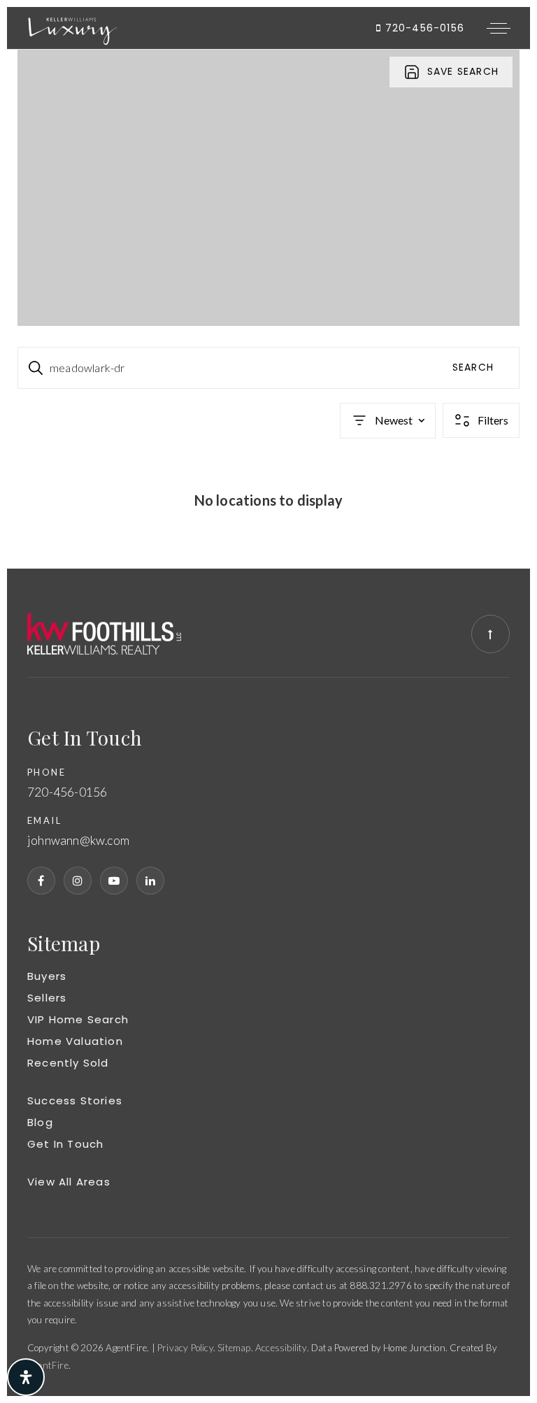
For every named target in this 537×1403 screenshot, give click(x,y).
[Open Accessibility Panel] (26, 1377)
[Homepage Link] (72, 26)
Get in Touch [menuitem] (65, 1144)
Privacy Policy (185, 1347)
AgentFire (48, 1365)
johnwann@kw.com (78, 840)
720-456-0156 (422, 28)
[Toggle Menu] (498, 27)
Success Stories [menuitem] (74, 1100)
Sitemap (233, 1347)
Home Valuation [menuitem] (75, 1041)
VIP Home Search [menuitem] (78, 1019)
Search (473, 367)
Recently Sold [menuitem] (68, 1062)
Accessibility (281, 1347)
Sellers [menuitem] (46, 997)
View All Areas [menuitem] (68, 1181)
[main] (268, 309)
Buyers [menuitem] (46, 976)
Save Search (463, 71)
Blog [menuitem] (40, 1122)
